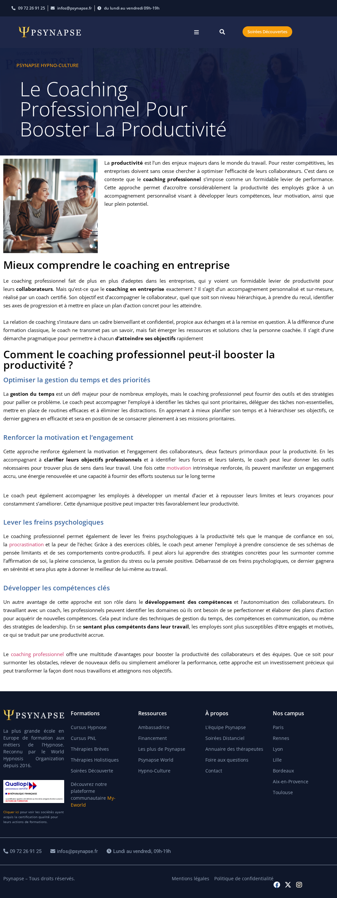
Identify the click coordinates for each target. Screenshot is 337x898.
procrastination (26, 544)
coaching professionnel (37, 654)
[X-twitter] (288, 885)
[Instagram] (299, 885)
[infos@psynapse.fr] (74, 851)
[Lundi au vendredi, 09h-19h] (139, 851)
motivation (179, 467)
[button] (196, 32)
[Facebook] (276, 885)
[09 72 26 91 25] (23, 851)
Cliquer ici (11, 812)
